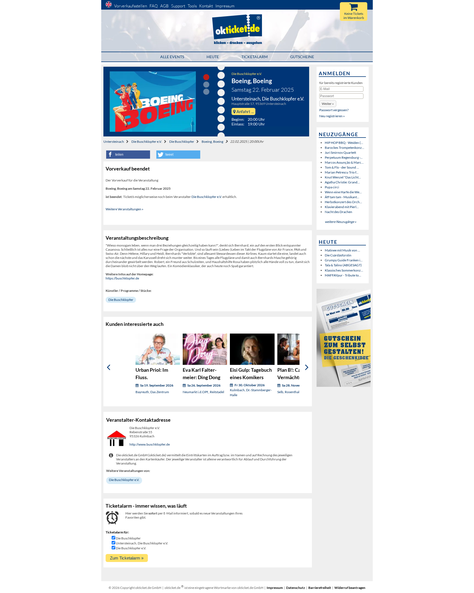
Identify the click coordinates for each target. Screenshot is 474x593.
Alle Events (172, 56)
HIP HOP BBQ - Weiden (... (344, 143)
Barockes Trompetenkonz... (344, 148)
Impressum (225, 6)
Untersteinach (113, 141)
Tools (192, 6)
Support (178, 6)
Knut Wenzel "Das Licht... (343, 177)
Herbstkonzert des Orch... (343, 202)
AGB (164, 6)
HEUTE (213, 56)
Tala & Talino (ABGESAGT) (343, 265)
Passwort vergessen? (334, 110)
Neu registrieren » (332, 116)
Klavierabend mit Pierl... (342, 207)
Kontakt (206, 6)
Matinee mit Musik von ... (342, 250)
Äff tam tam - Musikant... (342, 197)
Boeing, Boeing (212, 141)
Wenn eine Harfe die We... (343, 192)
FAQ (153, 6)
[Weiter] (307, 367)
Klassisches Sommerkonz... (344, 270)
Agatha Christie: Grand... (342, 182)
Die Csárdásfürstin (338, 255)
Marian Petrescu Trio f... (342, 172)
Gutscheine (302, 56)
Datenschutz (295, 588)
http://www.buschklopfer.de (149, 444)
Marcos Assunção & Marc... (344, 162)
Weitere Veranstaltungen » (124, 209)
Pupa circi (332, 187)
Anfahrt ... (245, 111)
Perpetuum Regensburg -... (344, 157)
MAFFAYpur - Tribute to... (343, 275)
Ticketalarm (254, 56)
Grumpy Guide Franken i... (344, 260)
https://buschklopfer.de (122, 278)
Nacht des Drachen (338, 212)
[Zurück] (108, 367)
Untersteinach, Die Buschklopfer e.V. (142, 543)
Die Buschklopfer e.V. (247, 74)
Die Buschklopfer (181, 141)
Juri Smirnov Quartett (340, 152)
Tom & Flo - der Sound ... (342, 167)
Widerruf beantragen (349, 588)
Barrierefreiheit (319, 588)
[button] (128, 154)
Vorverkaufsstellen (130, 6)
